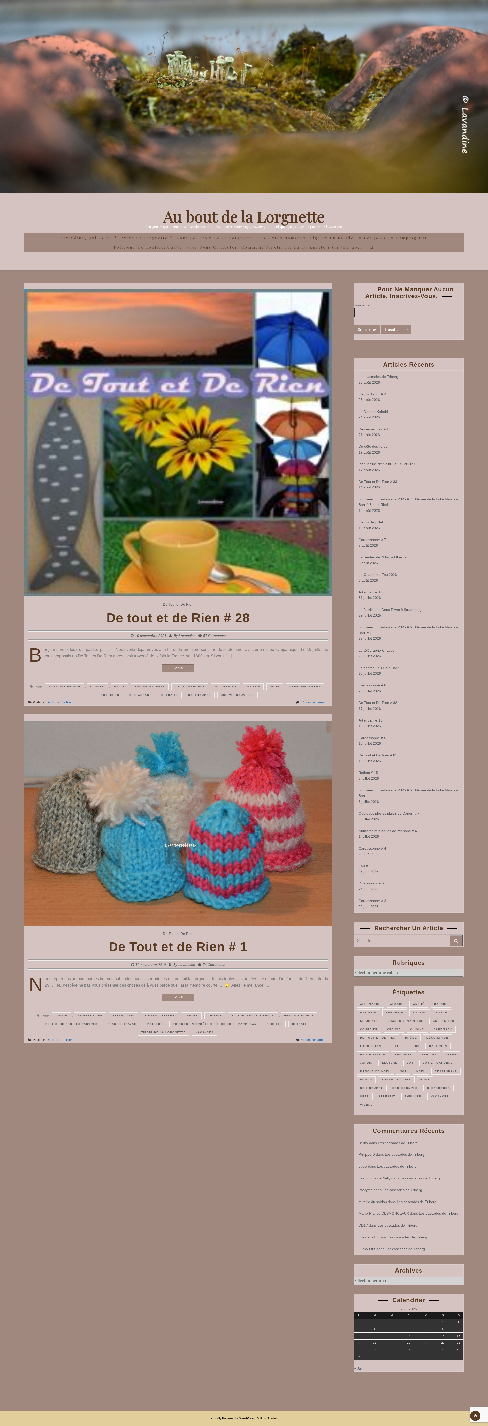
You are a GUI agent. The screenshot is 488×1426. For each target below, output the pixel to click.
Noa (403, 1071)
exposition (370, 1046)
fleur (414, 1046)
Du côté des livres (373, 446)
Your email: (363, 305)
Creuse (394, 1029)
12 (391, 1335)
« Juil (358, 1368)
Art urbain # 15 (371, 720)
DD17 (363, 1225)
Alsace (397, 1004)
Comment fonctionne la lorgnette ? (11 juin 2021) (302, 247)
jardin (366, 1062)
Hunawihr (403, 1054)
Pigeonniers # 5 (371, 883)
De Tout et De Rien (178, 604)
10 (358, 1335)
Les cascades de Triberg (378, 376)
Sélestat (386, 1096)
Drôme (411, 1037)
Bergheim (395, 1012)
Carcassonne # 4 (372, 848)
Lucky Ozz (367, 1249)
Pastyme (366, 1190)
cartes (191, 1015)
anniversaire (90, 1015)
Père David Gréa (305, 686)
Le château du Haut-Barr (379, 668)
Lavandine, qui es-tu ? (88, 238)
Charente (369, 1020)
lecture (390, 1062)
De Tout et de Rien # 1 (178, 947)
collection (443, 1020)
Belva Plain (124, 1015)
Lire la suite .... (178, 668)
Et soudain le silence (253, 1015)
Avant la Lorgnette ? (147, 238)
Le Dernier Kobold (373, 412)
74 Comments (214, 965)
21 (425, 1342)
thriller (413, 1096)
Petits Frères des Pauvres (71, 1024)
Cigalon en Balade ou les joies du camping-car (369, 238)
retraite (169, 695)
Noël (420, 1071)
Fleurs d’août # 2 (372, 394)
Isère (451, 1054)
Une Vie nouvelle (237, 695)
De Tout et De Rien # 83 (378, 481)
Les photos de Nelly (374, 1178)
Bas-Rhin (368, 1012)
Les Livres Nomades (281, 238)
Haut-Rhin (438, 1046)
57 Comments (214, 636)
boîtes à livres (160, 1015)
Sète (364, 1096)
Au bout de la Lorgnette (244, 216)
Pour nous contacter (211, 247)
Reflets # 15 (368, 773)
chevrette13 (368, 1237)
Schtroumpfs (405, 1088)
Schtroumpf (199, 695)
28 (425, 1349)
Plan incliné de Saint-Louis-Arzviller (387, 464)
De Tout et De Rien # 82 (378, 703)
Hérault (429, 1054)
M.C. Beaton (226, 686)
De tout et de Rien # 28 (178, 618)
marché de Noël (375, 1071)
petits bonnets (299, 1015)
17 (358, 1342)
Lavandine (187, 636)
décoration (437, 1037)
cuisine (97, 686)
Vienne (366, 1104)
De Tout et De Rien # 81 (378, 755)
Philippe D (367, 1154)
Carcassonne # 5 (372, 738)
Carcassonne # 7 (372, 540)
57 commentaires (312, 702)
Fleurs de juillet (371, 522)
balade (441, 1004)
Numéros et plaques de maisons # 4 (388, 831)
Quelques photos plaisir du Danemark (389, 813)
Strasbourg (438, 1088)
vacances (205, 1032)
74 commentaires (312, 1040)
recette (274, 1024)
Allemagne (370, 1004)
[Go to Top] (475, 1416)
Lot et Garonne (190, 686)
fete (395, 1046)
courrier (369, 1029)
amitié (61, 1015)
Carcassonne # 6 (372, 685)
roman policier (396, 1079)
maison (253, 686)
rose (425, 1079)
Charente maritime (405, 1020)
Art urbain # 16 (371, 592)
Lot (410, 1062)
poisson (155, 1024)
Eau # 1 (365, 866)
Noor (275, 686)
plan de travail (123, 1024)
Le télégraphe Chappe (377, 650)
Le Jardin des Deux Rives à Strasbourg (390, 610)
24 (358, 1349)
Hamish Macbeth (150, 686)
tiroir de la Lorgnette (163, 1032)
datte (119, 686)
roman (366, 1079)
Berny (363, 1143)
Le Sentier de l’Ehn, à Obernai (383, 557)
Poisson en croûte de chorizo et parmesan (215, 1024)
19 (391, 1342)
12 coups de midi (64, 686)
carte (441, 1012)
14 (425, 1335)
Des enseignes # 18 (375, 429)
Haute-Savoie (372, 1054)
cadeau (420, 1012)
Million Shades (267, 1418)
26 (391, 1349)
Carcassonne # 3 (372, 901)
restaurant (140, 695)
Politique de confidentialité (148, 247)
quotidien (110, 695)
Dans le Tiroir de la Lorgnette (215, 238)
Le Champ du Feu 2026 (378, 575)
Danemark (443, 1029)
